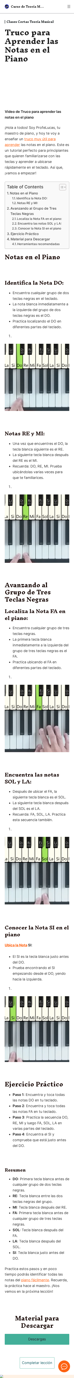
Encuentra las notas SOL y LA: (40, 223)
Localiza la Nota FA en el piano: (39, 219)
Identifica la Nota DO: (31, 198)
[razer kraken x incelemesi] (37, 1376)
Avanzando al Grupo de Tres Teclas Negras (33, 211)
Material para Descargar (30, 239)
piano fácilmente (35, 1280)
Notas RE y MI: (27, 203)
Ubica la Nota (16, 945)
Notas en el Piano (24, 193)
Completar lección (37, 1363)
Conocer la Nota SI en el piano (39, 228)
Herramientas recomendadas (38, 244)
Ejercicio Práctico (25, 234)
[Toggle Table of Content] (60, 187)
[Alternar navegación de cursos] (69, 6)
